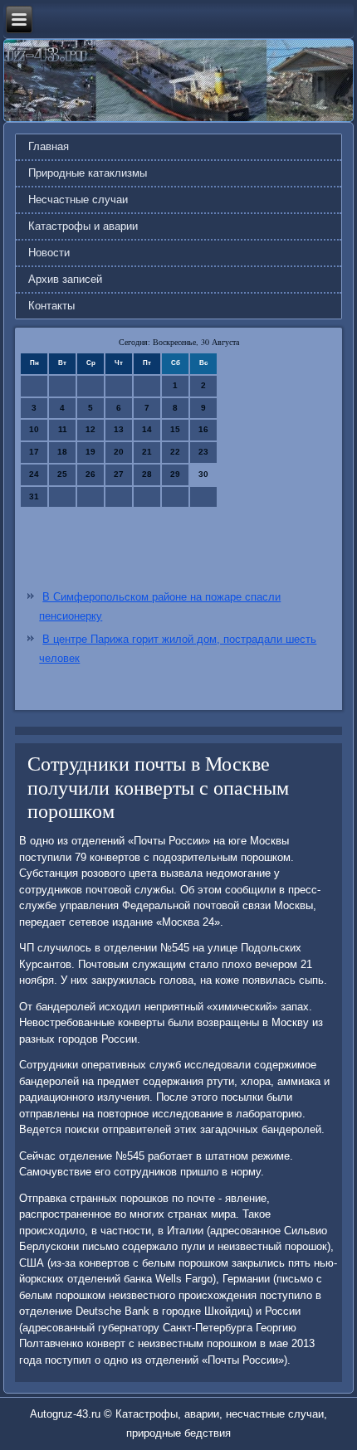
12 (90, 429)
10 (34, 429)
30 (203, 474)
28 (147, 474)
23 (203, 451)
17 (34, 451)
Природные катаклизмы (87, 173)
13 (119, 429)
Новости (49, 252)
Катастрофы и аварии (83, 226)
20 (119, 451)
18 (62, 451)
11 (62, 429)
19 (90, 451)
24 (34, 474)
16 (203, 429)
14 (147, 429)
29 (175, 474)
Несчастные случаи (78, 199)
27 (119, 474)
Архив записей (65, 279)
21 (147, 451)
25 (62, 474)
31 (34, 496)
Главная (48, 146)
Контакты (51, 305)
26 (90, 474)
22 (175, 451)
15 (175, 429)
